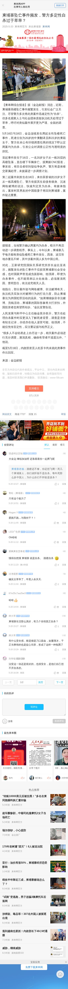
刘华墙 (12, 658)
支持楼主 (34, 388)
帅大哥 (12, 616)
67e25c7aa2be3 (17, 593)
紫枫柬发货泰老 (17, 551)
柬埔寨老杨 (17, 468)
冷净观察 (13, 574)
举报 (63, 414)
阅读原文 (7, 414)
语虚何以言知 (16, 453)
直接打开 (60, 5)
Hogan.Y (13, 512)
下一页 (59, 682)
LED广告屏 (14, 531)
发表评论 (59, 721)
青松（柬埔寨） (17, 493)
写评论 (34, 707)
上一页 (8, 682)
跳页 (40, 682)
